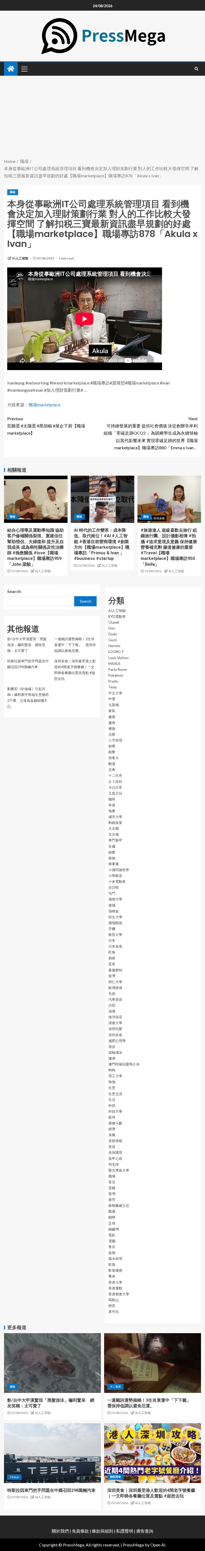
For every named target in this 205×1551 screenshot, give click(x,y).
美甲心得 (115, 1158)
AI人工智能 (20, 258)
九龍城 (113, 705)
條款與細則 (102, 1530)
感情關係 (115, 923)
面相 (111, 1253)
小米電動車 (117, 881)
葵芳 (111, 1199)
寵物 (111, 858)
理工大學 (115, 1076)
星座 (111, 964)
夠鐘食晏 (115, 822)
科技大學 (115, 1111)
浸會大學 (115, 1023)
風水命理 (115, 1258)
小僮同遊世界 (118, 870)
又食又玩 (115, 793)
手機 (111, 929)
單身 (111, 805)
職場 (12, 192)
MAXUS (114, 664)
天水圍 (113, 828)
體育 (111, 1306)
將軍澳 (113, 864)
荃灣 (111, 1194)
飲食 (111, 1264)
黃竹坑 (113, 1311)
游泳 (111, 1046)
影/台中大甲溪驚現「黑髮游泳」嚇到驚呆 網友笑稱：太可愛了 (27, 645)
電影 (111, 1235)
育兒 (111, 1182)
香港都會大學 (118, 1294)
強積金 (113, 911)
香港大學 (115, 1282)
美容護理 (115, 1152)
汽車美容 (115, 999)
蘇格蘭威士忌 (118, 1205)
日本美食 (115, 946)
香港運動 (115, 1288)
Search (14, 591)
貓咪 (111, 1217)
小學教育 (115, 875)
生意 (111, 1087)
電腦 (111, 1241)
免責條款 (80, 1530)
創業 (111, 746)
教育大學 (115, 934)
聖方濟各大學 (118, 1170)
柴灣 (111, 976)
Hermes (114, 646)
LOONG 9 (116, 652)
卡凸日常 (115, 787)
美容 (111, 1146)
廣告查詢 (144, 1530)
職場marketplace (44, 404)
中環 (111, 699)
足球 (111, 1223)
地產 (111, 811)
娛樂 (111, 852)
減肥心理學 (117, 1041)
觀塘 (111, 1211)
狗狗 (111, 1070)
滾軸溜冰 (115, 1052)
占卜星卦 (115, 781)
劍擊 (111, 752)
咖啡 (111, 799)
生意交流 (115, 1094)
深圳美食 (115, 1035)
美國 (111, 1135)
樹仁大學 (115, 982)
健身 (111, 722)
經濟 (111, 1129)
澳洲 (111, 1058)
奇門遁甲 (115, 840)
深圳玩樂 (115, 1029)
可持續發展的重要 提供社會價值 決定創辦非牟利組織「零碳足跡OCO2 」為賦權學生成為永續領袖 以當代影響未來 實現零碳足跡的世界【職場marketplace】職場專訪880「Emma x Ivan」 (151, 433)
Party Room (117, 669)
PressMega (133, 1544)
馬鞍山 (113, 1300)
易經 (111, 958)
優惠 (111, 728)
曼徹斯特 (115, 970)
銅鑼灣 (113, 1229)
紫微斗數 (115, 1123)
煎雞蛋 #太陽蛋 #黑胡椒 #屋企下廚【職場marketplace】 (46, 425)
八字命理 (115, 740)
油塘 (111, 1011)
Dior (111, 628)
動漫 (111, 764)
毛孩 (111, 993)
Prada (113, 681)
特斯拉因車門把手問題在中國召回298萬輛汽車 (51, 1490)
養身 (111, 1276)
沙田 (111, 1005)
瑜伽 (111, 1082)
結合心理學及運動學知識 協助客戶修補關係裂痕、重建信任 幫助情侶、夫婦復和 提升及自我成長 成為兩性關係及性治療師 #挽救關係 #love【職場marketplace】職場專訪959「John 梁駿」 (35, 547)
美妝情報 (115, 1141)
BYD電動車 (117, 616)
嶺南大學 (115, 899)
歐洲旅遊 (115, 987)
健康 (111, 717)
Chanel (113, 622)
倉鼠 (111, 710)
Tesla (112, 687)
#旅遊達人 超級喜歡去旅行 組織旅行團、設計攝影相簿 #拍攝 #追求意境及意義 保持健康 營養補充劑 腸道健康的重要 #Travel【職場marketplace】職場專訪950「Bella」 (169, 547)
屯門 (111, 893)
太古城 (113, 834)
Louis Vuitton (118, 658)
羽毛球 (113, 1164)
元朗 (111, 734)
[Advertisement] (102, 117)
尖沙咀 (113, 887)
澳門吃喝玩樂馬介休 (124, 1064)
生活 (111, 1099)
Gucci (112, 640)
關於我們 (61, 1530)
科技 (111, 1105)
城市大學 (115, 817)
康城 (111, 905)
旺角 (111, 952)
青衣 (111, 1247)
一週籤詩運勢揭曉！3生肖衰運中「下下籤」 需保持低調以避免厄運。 (75, 645)
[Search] (196, 69)
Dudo (112, 634)
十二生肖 (115, 775)
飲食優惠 (115, 1270)
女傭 (111, 846)
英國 (111, 1188)
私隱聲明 (124, 1530)
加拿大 (113, 758)
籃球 (111, 1117)
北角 (111, 769)
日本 (111, 940)
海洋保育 (115, 1017)
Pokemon (115, 675)
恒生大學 (115, 917)
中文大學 (115, 693)
